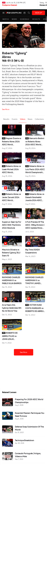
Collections (39, 119)
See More (23, 352)
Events (14, 119)
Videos (22, 119)
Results (6, 119)
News (30, 119)
